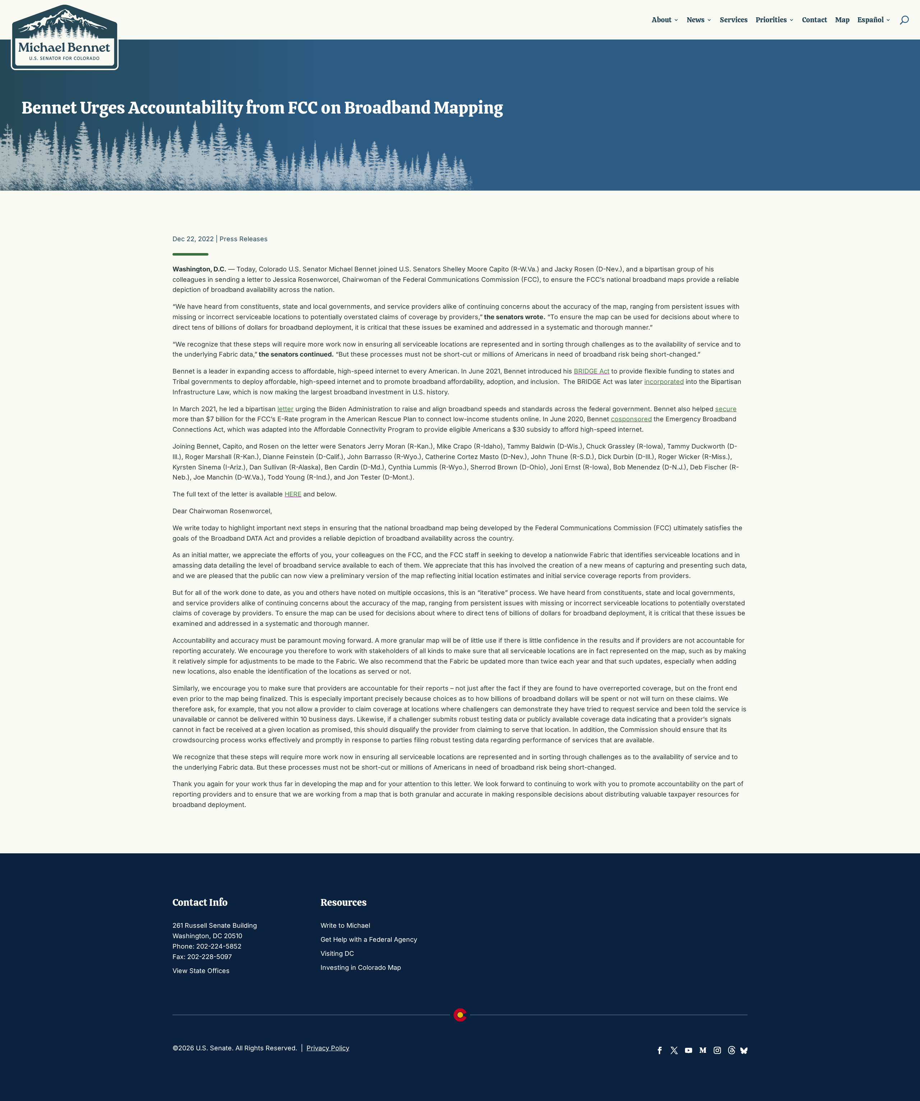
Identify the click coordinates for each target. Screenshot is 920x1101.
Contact (814, 19)
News (696, 19)
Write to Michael (345, 925)
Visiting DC (337, 953)
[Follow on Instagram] (717, 1050)
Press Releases (244, 239)
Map (842, 19)
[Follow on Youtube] (688, 1050)
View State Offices (201, 970)
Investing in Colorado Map (361, 967)
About (662, 19)
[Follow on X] (674, 1050)
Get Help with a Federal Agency (369, 939)
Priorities (771, 19)
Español (870, 19)
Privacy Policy (328, 1048)
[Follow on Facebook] (660, 1050)
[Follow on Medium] (703, 1050)
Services (734, 19)
